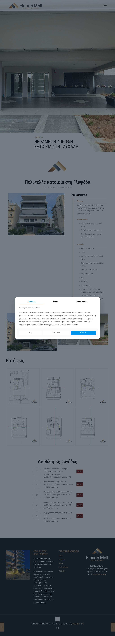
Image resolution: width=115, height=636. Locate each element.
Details (56, 301)
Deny (30, 333)
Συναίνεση (31, 301)
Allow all (83, 333)
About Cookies (81, 301)
